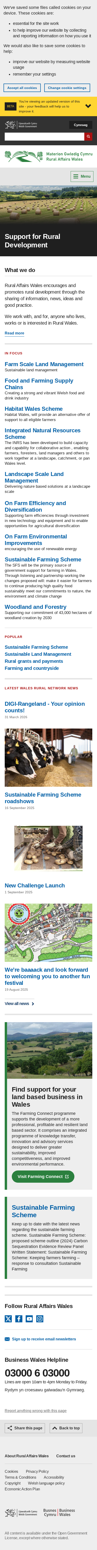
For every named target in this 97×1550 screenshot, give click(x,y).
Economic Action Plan (22, 1489)
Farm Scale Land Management (44, 364)
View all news (17, 1003)
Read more (14, 333)
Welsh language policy (46, 1483)
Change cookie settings (67, 88)
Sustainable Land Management (38, 654)
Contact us (65, 1456)
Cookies (11, 1471)
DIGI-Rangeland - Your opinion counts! (45, 707)
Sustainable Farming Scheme (43, 559)
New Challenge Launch (35, 885)
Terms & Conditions (20, 1477)
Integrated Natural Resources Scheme (43, 433)
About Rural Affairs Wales (27, 1456)
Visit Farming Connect (40, 1176)
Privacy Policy (37, 1471)
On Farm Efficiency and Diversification (35, 506)
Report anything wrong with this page (36, 1411)
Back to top (69, 1428)
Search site (88, 137)
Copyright (12, 1483)
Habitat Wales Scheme (34, 409)
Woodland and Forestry (35, 607)
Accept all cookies (22, 88)
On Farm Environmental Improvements (36, 539)
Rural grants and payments (34, 661)
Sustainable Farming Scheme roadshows (43, 797)
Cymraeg (81, 125)
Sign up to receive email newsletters (44, 1339)
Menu (86, 176)
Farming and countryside (32, 668)
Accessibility (54, 1477)
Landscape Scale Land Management (34, 477)
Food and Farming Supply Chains (39, 383)
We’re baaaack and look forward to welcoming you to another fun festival (47, 976)
